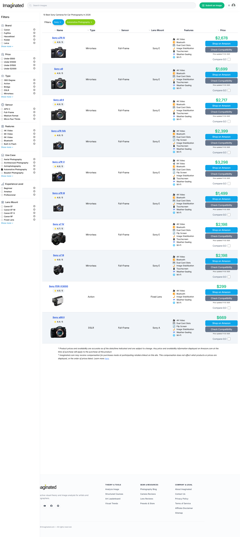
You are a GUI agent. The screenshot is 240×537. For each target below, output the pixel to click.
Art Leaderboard (112, 498)
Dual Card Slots (184, 45)
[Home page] (13, 5)
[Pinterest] (58, 505)
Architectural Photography (16, 163)
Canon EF (8, 206)
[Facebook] (51, 505)
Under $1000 (10, 62)
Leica (6, 43)
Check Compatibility (221, 49)
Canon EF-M (9, 210)
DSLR (6, 90)
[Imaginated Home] (46, 487)
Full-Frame (9, 112)
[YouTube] (44, 505)
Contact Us (180, 494)
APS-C (7, 109)
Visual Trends (111, 503)
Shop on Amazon (221, 43)
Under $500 (9, 59)
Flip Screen (182, 140)
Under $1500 (10, 65)
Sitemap (179, 513)
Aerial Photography (13, 159)
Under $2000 (10, 69)
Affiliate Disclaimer (184, 508)
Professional (10, 195)
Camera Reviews (148, 494)
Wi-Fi (179, 57)
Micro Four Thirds (12, 119)
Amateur (8, 192)
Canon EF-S (9, 213)
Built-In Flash (10, 144)
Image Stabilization (185, 48)
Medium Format (11, 116)
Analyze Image (112, 489)
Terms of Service (183, 503)
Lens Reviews (146, 498)
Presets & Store (147, 503)
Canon (7, 30)
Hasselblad (9, 36)
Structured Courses (114, 494)
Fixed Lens (9, 220)
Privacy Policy (181, 498)
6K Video (8, 134)
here (107, 358)
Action (7, 84)
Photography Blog (148, 489)
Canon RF (8, 216)
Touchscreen (182, 51)
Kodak (7, 40)
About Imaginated (183, 489)
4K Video (8, 131)
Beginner (8, 188)
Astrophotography (12, 166)
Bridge (7, 87)
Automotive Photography (15, 169)
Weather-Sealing (184, 54)
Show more (6, 46)
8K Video (8, 137)
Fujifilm (7, 33)
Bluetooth (8, 141)
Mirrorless (8, 94)
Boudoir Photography (13, 173)
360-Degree (9, 80)
